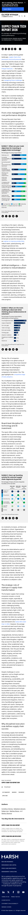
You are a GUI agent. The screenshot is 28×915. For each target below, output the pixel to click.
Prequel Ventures (7, 69)
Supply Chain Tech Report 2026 (11, 783)
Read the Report (6, 780)
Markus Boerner (18, 39)
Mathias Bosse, (8, 39)
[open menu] (24, 16)
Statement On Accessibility (10, 903)
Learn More (7, 9)
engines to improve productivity (13, 241)
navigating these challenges (13, 80)
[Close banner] (25, 3)
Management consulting (9, 871)
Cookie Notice (6, 900)
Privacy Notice (15, 896)
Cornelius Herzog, (8, 38)
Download (7, 787)
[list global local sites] (19, 16)
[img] (2, 787)
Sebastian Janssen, (17, 38)
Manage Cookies (6, 907)
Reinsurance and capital (9, 865)
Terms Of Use (5, 896)
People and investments (9, 868)
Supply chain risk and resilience (11, 836)
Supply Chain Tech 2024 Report (11, 825)
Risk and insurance (7, 861)
